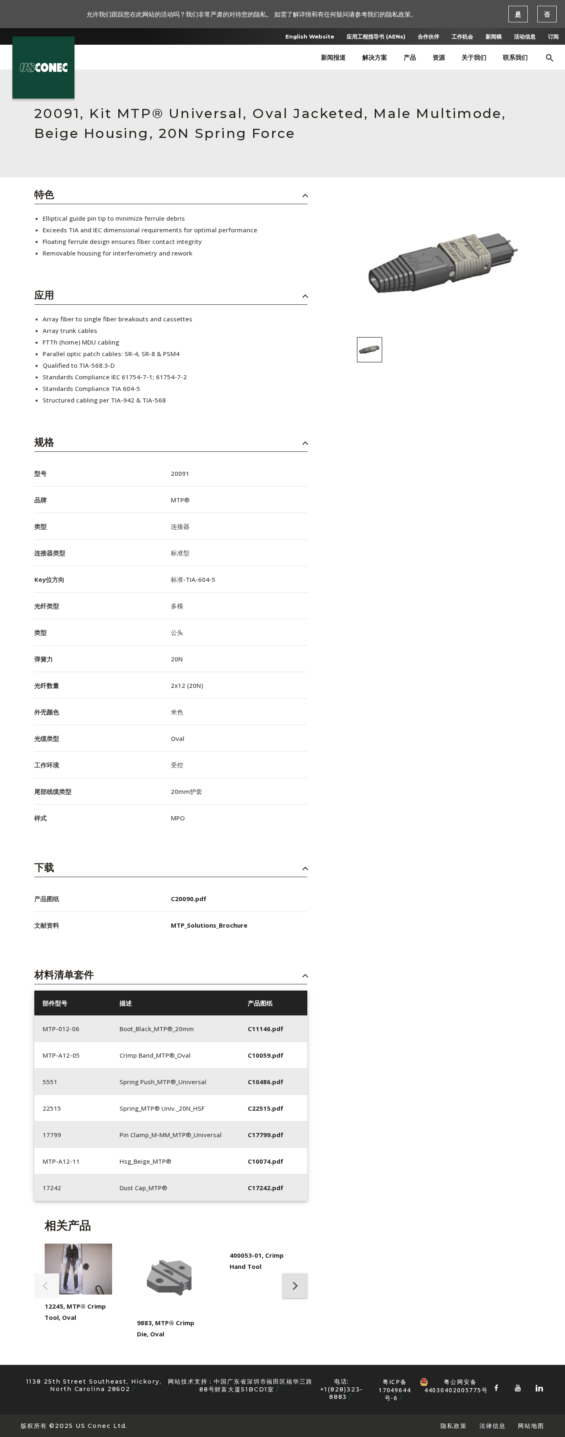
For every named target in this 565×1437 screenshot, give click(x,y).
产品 (410, 57)
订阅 (553, 36)
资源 (439, 57)
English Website (309, 36)
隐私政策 (454, 1426)
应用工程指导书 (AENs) (376, 36)
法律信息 (492, 1426)
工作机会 (462, 36)
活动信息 (525, 36)
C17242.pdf (265, 1188)
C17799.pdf (265, 1135)
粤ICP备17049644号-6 (394, 1390)
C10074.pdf (265, 1161)
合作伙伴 (428, 36)
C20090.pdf (188, 899)
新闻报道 (333, 57)
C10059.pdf (265, 1055)
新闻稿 (494, 36)
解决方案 (374, 57)
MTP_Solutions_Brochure (209, 925)
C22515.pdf (265, 1108)
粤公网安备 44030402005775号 (456, 1382)
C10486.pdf (265, 1082)
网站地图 (531, 1426)
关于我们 (474, 57)
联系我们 (515, 57)
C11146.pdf (265, 1029)
